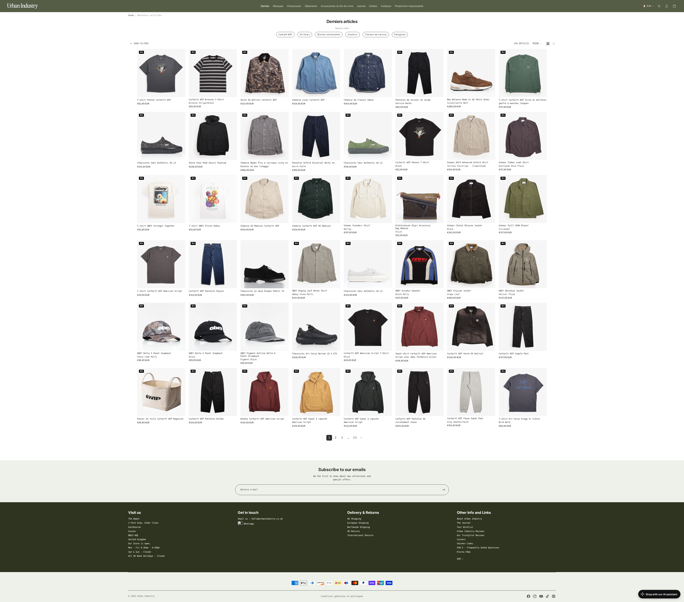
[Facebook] (528, 596)
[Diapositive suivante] (231, 73)
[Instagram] (535, 596)
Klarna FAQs (464, 552)
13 (355, 437)
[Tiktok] (547, 596)
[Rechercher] (659, 6)
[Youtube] (541, 596)
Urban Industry (145, 596)
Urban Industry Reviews (470, 531)
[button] (537, 44)
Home (131, 15)
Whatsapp (249, 524)
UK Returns (353, 531)
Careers (461, 539)
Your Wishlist (465, 527)
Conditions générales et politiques (342, 596)
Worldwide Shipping (358, 527)
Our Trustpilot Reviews (470, 535)
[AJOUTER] (438, 217)
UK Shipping (354, 519)
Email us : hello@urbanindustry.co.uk (260, 519)
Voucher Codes (465, 543)
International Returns (360, 535)
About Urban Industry (469, 519)
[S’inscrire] (443, 490)
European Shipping (358, 523)
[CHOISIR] (180, 91)
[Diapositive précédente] (194, 73)
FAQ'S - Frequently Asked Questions (478, 547)
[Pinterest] (553, 596)
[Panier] (674, 6)
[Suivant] (361, 438)
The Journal (464, 523)
